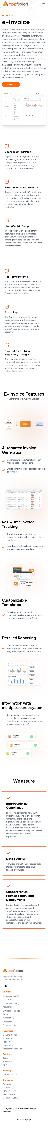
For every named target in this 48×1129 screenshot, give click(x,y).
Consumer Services (12, 1097)
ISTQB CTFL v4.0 (11, 1074)
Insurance (7, 1038)
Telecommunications (12, 1048)
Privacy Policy (9, 1090)
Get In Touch (11, 84)
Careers (6, 1087)
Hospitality (8, 1045)
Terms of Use (9, 1094)
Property (7, 1041)
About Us (7, 1084)
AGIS (5, 1058)
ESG (5, 1065)
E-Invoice (7, 1061)
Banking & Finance (11, 1034)
